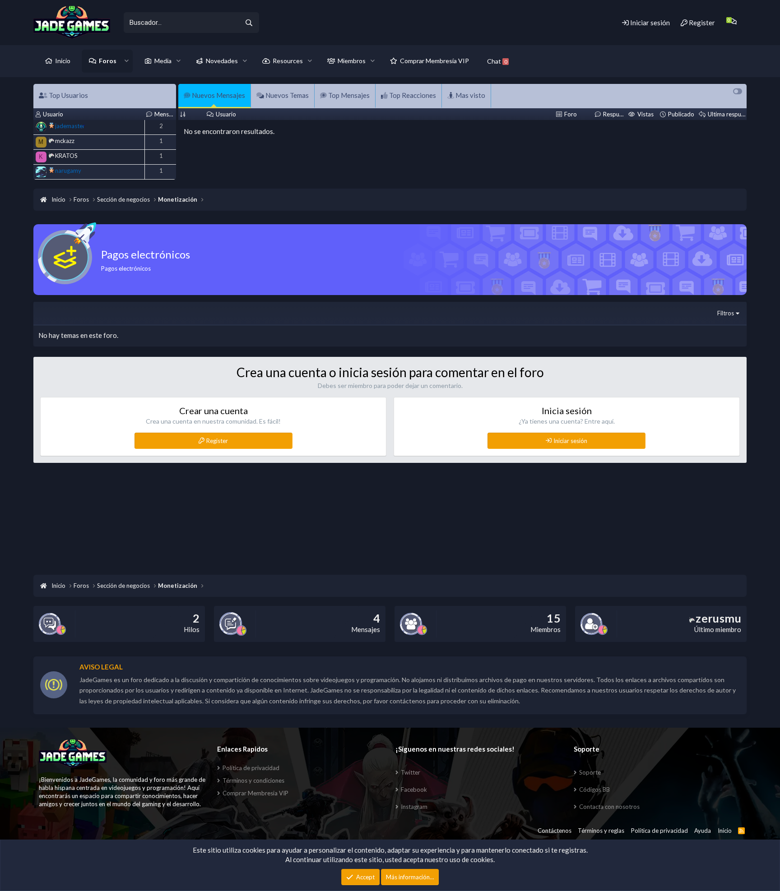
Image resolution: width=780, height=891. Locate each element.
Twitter (410, 772)
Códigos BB (594, 789)
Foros (107, 61)
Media (163, 61)
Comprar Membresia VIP (255, 793)
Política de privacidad (251, 767)
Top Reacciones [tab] (412, 95)
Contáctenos (554, 830)
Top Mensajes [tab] (348, 95)
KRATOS (66, 155)
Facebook (414, 789)
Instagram (414, 806)
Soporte (590, 772)
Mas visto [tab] (469, 95)
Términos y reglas (601, 830)
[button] (127, 61)
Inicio (62, 61)
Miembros (352, 61)
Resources (288, 61)
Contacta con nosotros (609, 806)
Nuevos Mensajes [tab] (217, 95)
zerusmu (718, 618)
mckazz (64, 140)
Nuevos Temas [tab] (286, 95)
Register (217, 440)
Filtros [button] (725, 313)
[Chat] (733, 21)
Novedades (222, 61)
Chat (497, 61)
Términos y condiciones (253, 780)
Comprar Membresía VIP (434, 61)
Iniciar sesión (570, 440)
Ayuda (702, 830)
